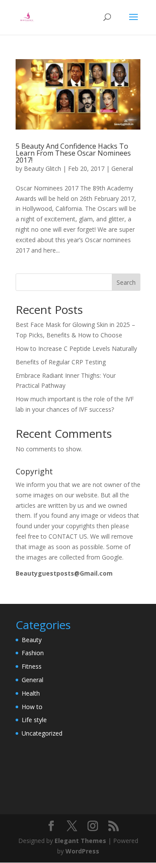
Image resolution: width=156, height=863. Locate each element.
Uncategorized (42, 733)
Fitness (32, 666)
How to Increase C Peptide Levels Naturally (76, 348)
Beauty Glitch (42, 168)
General (122, 168)
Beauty (32, 640)
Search (126, 282)
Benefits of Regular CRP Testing (61, 362)
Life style (34, 720)
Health (31, 693)
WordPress (82, 851)
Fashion (33, 653)
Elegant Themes (80, 840)
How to (32, 707)
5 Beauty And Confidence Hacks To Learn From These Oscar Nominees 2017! (73, 153)
